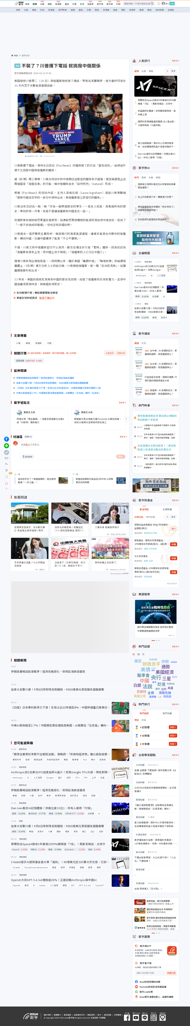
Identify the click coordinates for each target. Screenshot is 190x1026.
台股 (42, 4)
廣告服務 (67, 1014)
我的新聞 (160, 9)
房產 (115, 9)
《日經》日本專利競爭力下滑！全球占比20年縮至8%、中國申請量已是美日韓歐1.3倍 (58, 387)
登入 (167, 3)
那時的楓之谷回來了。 (107, 562)
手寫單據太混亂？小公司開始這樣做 (29, 564)
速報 (73, 9)
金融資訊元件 (79, 1014)
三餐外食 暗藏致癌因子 (107, 527)
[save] (6, 476)
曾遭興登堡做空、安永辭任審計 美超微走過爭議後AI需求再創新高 (29, 529)
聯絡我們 (91, 1014)
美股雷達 (148, 262)
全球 (82, 4)
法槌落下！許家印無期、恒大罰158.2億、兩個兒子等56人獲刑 (70, 564)
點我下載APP (47, 298)
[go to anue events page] (158, 3)
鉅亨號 (110, 4)
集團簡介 (57, 1014)
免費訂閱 (171, 973)
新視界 (132, 9)
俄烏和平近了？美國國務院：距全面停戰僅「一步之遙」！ (37, 480)
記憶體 (146, 727)
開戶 (174, 528)
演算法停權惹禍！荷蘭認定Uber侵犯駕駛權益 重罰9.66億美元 (70, 529)
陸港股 (58, 4)
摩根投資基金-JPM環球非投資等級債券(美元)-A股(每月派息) (151, 569)
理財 (123, 9)
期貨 (97, 9)
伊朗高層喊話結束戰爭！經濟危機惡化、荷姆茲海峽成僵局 (45, 377)
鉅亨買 (100, 4)
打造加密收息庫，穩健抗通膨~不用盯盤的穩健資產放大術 (161, 378)
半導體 (146, 744)
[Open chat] (6, 483)
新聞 (35, 4)
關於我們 (47, 1014)
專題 (141, 9)
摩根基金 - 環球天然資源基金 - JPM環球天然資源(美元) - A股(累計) (150, 542)
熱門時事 (62, 9)
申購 (174, 544)
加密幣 (90, 4)
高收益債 (148, 576)
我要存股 (121, 353)
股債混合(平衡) (150, 533)
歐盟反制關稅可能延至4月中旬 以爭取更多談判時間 (94, 480)
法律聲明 (117, 1014)
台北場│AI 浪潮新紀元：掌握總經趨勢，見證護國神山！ (161, 365)
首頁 (27, 4)
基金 (67, 4)
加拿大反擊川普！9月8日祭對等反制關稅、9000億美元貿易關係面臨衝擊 (52, 382)
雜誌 (149, 9)
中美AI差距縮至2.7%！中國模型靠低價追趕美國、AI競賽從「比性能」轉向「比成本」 (58, 392)
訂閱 (118, 4)
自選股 (171, 9)
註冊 (172, 3)
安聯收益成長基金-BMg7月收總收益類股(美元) (151, 526)
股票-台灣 (148, 560)
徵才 (99, 1014)
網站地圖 (107, 1014)
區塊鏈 (106, 9)
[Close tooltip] (29, 483)
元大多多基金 (141, 556)
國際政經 (26, 55)
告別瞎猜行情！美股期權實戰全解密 (37, 292)
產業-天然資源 (150, 548)
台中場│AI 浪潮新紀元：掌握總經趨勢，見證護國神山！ (161, 352)
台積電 (146, 735)
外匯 (74, 4)
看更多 (122, 402)
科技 (42, 9)
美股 (50, 4)
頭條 (18, 9)
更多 (173, 71)
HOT (147, 351)
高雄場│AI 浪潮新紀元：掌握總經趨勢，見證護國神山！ (161, 392)
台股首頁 (109, 353)
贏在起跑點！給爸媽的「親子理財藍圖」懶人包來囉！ (54, 353)
